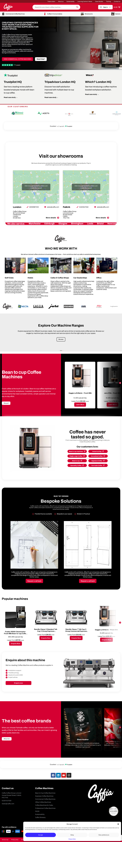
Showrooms (89, 14)
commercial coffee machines (19, 49)
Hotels (30, 278)
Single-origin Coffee (76, 456)
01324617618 (83, 207)
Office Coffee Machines (43, 802)
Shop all (6, 403)
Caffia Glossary (40, 817)
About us (60, 1)
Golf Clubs (9, 278)
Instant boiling (97, 451)
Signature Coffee (97, 461)
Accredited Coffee (97, 456)
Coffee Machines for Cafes (44, 805)
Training (108, 1)
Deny (72, 835)
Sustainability (70, 1)
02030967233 (34, 207)
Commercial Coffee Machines (15, 14)
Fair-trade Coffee (96, 465)
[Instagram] (69, 775)
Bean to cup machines (76, 451)
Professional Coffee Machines (45, 808)
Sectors (117, 14)
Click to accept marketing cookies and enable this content (36, 187)
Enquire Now (15, 643)
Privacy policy (14, 839)
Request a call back (34, 581)
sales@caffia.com (53, 207)
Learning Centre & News (84, 1)
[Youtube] (63, 775)
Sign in (105, 7)
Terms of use (5, 839)
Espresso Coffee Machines (44, 796)
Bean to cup (76, 461)
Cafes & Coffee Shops (60, 278)
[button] (118, 824)
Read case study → (11, 97)
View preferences (103, 835)
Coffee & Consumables (54, 14)
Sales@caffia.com (8, 803)
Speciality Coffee (76, 465)
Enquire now (18, 683)
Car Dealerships (80, 278)
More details (51, 218)
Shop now (7, 739)
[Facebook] (53, 775)
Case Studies (99, 1)
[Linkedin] (58, 775)
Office (98, 278)
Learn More (80, 405)
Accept (40, 835)
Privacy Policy (72, 839)
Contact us (117, 1)
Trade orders (51, 1)
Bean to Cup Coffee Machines (45, 793)
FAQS (37, 811)
